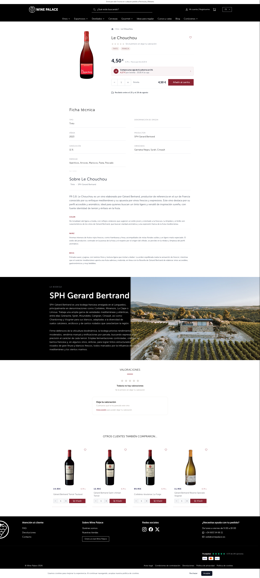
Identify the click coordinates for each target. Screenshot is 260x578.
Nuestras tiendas (90, 532)
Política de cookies (225, 566)
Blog (178, 19)
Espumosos (79, 19)
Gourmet (125, 19)
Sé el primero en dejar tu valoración (141, 44)
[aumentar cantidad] (66, 501)
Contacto (26, 537)
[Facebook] (151, 530)
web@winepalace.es (215, 537)
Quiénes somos (90, 528)
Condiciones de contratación (167, 566)
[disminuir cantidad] (55, 501)
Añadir (78, 501)
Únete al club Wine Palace (95, 539)
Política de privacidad (205, 566)
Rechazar (193, 573)
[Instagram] (144, 530)
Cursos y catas (165, 19)
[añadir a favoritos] (190, 37)
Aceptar (206, 573)
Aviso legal (148, 566)
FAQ (24, 528)
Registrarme (204, 9)
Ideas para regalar (145, 19)
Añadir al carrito (181, 82)
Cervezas (113, 19)
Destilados (97, 19)
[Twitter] (157, 530)
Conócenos (189, 19)
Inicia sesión (101, 410)
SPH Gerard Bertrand (144, 136)
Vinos (65, 19)
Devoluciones (29, 532)
